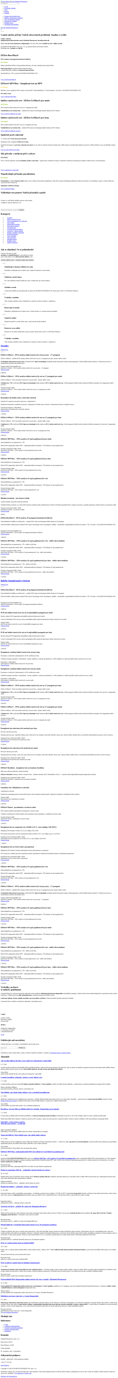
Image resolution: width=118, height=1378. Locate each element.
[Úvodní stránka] (9, 1312)
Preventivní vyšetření (10, 21)
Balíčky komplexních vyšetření (13, 18)
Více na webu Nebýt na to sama (10, 150)
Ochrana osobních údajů (11, 1329)
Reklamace (7, 1331)
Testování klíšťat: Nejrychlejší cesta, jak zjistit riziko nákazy (23, 1135)
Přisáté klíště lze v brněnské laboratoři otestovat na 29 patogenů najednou (29, 1225)
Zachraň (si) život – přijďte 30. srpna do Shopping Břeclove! (23, 1206)
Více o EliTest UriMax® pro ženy (11, 131)
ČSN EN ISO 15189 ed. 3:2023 (59, 40)
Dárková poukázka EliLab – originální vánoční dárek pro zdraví (25, 1170)
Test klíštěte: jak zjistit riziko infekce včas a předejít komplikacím (25, 1092)
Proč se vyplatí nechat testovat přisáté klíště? (17, 1243)
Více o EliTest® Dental (7, 189)
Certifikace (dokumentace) (12, 1326)
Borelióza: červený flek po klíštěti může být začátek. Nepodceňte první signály (30, 1109)
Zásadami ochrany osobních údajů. (60, 1053)
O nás (6, 6)
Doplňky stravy (8, 23)
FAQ (5, 10)
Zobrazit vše (4, 349)
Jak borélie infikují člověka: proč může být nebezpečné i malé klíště (26, 1061)
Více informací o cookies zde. (23, 1373)
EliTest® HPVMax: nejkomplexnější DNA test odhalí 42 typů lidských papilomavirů (32, 1152)
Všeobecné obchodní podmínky (13, 1328)
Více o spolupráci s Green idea (10, 170)
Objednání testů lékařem (11, 24)
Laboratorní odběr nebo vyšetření (24, 260)
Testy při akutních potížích (12, 19)
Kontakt (6, 13)
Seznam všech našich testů (12, 16)
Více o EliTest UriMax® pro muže (11, 114)
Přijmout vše (4, 1376)
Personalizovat (12, 1376)
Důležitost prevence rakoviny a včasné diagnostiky (20, 1296)
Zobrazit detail (5, 369)
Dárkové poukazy (12, 242)
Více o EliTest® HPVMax (8, 96)
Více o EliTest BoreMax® (8, 79)
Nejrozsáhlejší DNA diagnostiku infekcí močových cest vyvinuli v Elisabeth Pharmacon (33, 1279)
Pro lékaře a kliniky (10, 8)
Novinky (5, 346)
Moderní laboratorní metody (9, 1101)
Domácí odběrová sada (7, 260)
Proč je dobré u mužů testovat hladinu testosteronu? (20, 1263)
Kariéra (6, 11)
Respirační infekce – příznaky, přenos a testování (19, 1187)
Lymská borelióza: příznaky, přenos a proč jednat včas (21, 1077)
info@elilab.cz (5, 1365)
